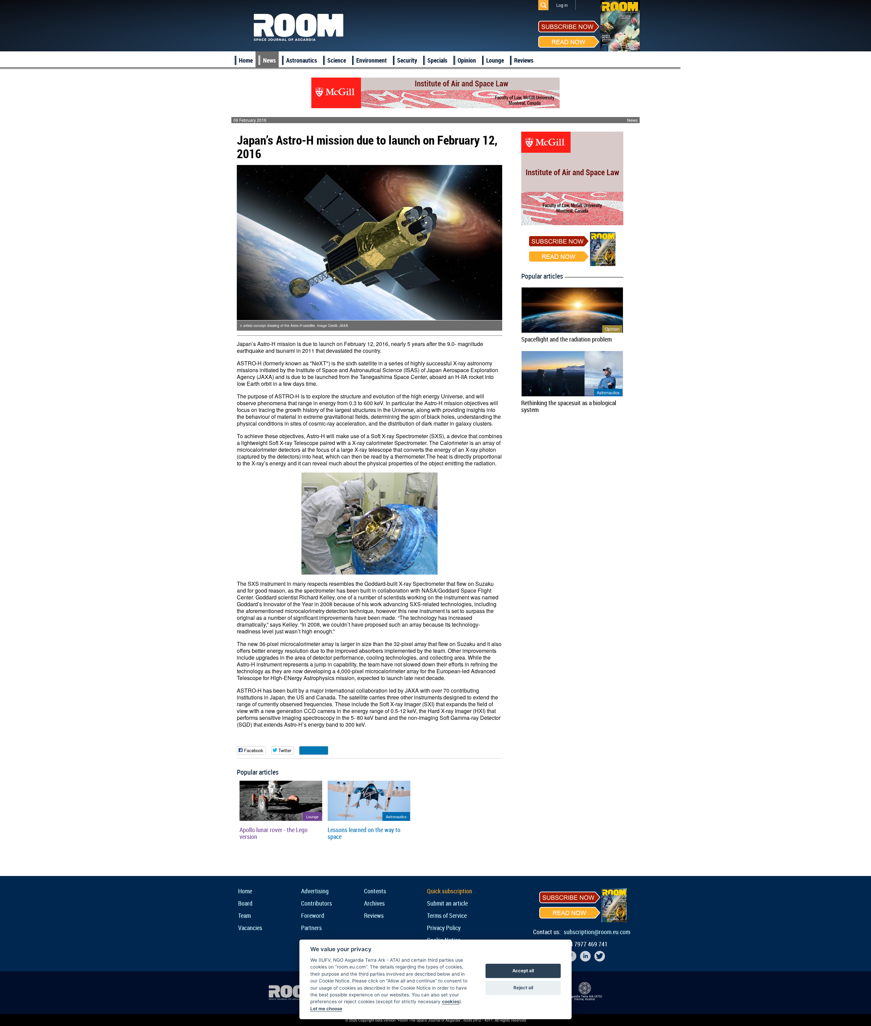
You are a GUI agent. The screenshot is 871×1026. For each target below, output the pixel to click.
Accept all (523, 970)
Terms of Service (447, 915)
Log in (562, 5)
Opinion (467, 60)
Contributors (316, 903)
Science (336, 60)
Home (246, 60)
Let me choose (326, 1008)
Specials (437, 60)
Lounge (495, 60)
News (269, 60)
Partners (311, 927)
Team (244, 915)
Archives (374, 903)
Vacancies (250, 927)
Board (245, 903)
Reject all (523, 987)
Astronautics (301, 60)
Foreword (312, 915)
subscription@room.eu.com (597, 932)
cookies (450, 1001)
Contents (375, 891)
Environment (371, 60)
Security (407, 60)
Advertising (315, 891)
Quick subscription (449, 891)
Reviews (523, 60)
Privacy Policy (444, 927)
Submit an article (447, 903)
